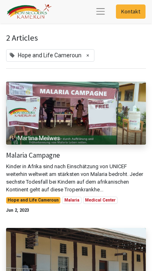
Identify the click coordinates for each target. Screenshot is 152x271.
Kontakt (130, 11)
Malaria (71, 200)
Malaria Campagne (33, 155)
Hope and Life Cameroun (33, 200)
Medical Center (100, 200)
